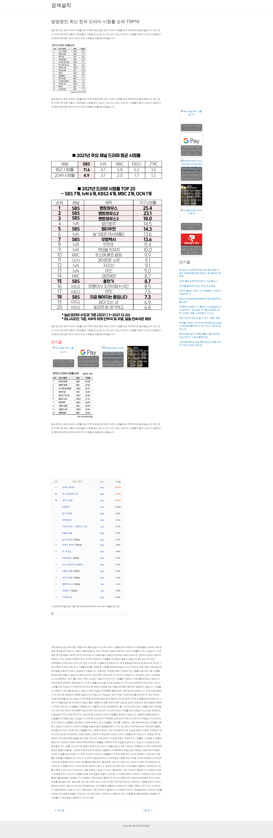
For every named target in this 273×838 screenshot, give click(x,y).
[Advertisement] (106, 132)
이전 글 (59, 810)
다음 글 (148, 810)
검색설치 (61, 5)
